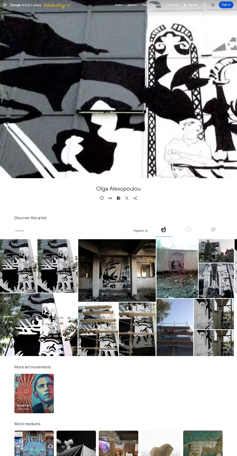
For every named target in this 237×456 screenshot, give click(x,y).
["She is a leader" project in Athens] (18, 266)
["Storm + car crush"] (117, 270)
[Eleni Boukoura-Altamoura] (57, 266)
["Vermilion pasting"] (177, 268)
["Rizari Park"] (216, 280)
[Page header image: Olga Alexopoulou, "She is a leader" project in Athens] (118, 89)
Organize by (140, 230)
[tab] (164, 231)
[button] (5, 5)
